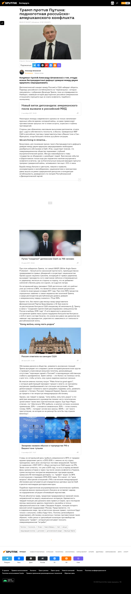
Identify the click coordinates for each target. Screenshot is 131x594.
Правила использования (19, 570)
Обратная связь (69, 573)
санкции (64, 527)
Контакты (33, 570)
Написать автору (39, 73)
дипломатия (41, 531)
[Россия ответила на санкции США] (50, 341)
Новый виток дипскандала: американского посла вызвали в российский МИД (49, 107)
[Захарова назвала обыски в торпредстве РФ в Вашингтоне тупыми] (50, 430)
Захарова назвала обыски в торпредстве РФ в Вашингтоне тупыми (45, 447)
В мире (40, 527)
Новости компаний (68, 570)
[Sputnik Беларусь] (10, 5)
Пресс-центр (55, 570)
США (58, 527)
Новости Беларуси (49, 527)
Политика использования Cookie (13, 573)
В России (49, 552)
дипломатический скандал (54, 531)
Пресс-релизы (43, 570)
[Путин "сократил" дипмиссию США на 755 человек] (50, 243)
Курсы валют (82, 552)
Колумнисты (31, 527)
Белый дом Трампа (69, 531)
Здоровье (99, 552)
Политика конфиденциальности (95, 570)
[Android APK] (8, 580)
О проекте (5, 570)
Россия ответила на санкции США (39, 356)
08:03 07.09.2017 (25, 22)
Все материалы (29, 73)
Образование (110, 552)
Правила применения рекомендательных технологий (44, 573)
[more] (78, 113)
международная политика (27, 531)
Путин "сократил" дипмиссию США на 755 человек (47, 258)
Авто (120, 552)
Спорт (126, 552)
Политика (23, 527)
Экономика (70, 552)
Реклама (79, 570)
